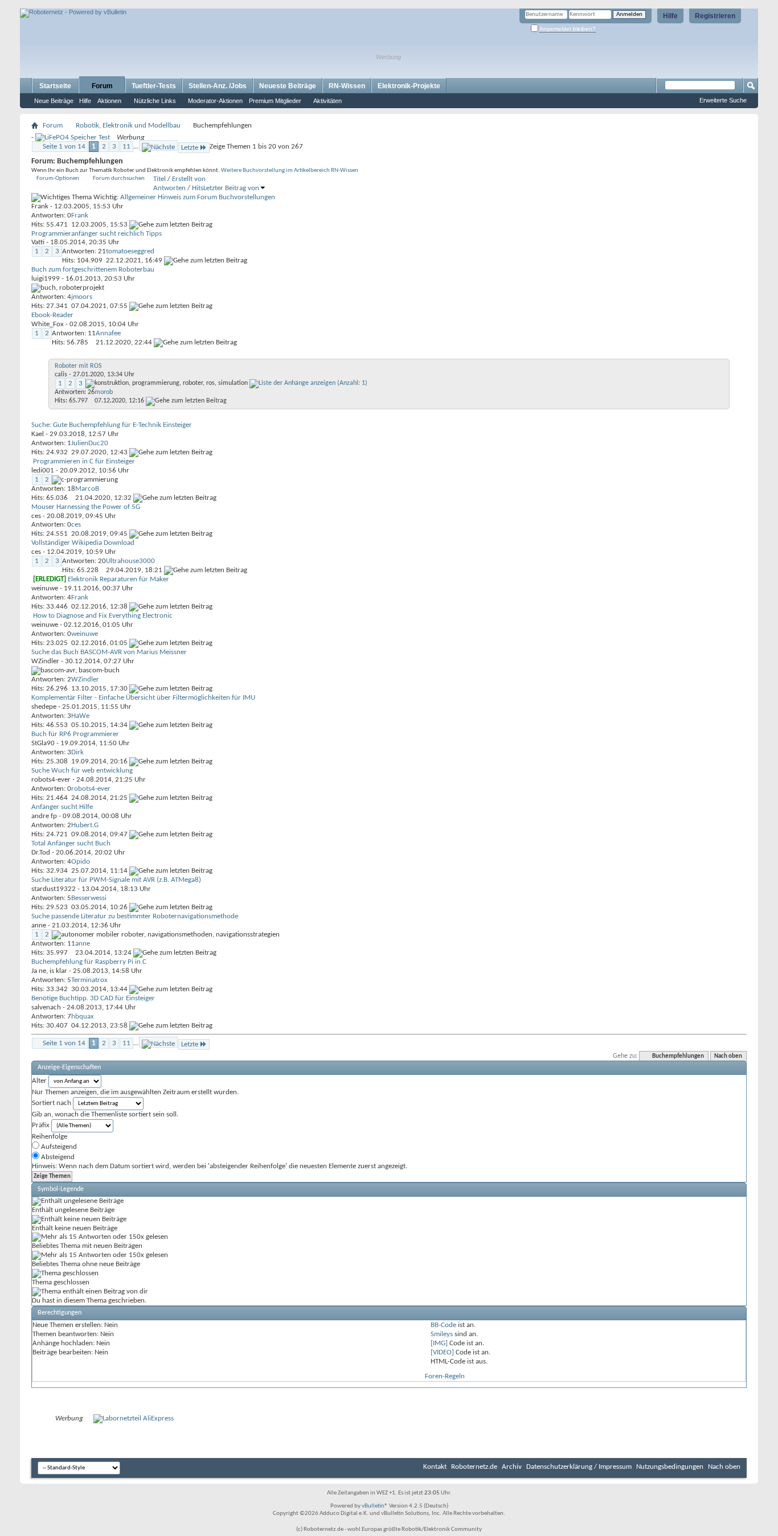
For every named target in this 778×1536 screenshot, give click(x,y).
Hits (197, 188)
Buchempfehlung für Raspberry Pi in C (88, 962)
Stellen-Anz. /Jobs (218, 86)
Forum (102, 86)
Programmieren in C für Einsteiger (84, 461)
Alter (39, 1081)
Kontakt (435, 1467)
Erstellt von (189, 179)
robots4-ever (51, 779)
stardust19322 (53, 889)
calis (61, 374)
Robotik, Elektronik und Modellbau (128, 125)
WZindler (45, 661)
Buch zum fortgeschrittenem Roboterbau (92, 269)
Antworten (169, 188)
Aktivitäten (327, 100)
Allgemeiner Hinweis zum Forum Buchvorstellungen (197, 197)
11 (126, 146)
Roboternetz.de (474, 1467)
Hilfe (670, 16)
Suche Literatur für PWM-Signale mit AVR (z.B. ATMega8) (116, 880)
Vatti (37, 242)
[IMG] (439, 1343)
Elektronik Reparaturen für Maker (118, 579)
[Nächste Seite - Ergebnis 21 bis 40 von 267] (158, 145)
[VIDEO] (442, 1352)
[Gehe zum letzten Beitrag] (170, 224)
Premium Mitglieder (275, 100)
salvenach (46, 1007)
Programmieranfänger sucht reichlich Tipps (96, 233)
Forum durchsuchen (119, 178)
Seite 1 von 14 (64, 146)
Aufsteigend (58, 1147)
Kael (37, 434)
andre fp (44, 816)
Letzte (189, 147)
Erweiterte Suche (723, 100)
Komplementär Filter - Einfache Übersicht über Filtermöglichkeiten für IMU (143, 697)
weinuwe (44, 588)
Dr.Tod (40, 852)
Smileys (442, 1334)
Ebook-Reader (52, 315)
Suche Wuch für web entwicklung (82, 770)
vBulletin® (375, 1506)
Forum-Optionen (57, 178)
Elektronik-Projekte (409, 86)
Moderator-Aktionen (215, 100)
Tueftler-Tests (154, 86)
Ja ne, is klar (49, 971)
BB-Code (443, 1325)
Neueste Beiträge (287, 86)
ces (36, 516)
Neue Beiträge (53, 100)
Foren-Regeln (445, 1376)
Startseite (55, 86)
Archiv (512, 1467)
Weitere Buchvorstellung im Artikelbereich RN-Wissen (289, 170)
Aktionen (109, 100)
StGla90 (43, 743)
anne (38, 925)
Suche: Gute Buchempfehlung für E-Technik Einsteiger (111, 425)
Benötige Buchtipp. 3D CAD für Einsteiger (93, 998)
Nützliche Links (155, 100)
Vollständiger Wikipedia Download (82, 543)
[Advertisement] (153, 4)
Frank (39, 206)
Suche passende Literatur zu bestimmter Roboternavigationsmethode (134, 916)
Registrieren (715, 16)
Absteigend (57, 1157)
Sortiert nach (51, 1103)
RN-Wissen (347, 86)
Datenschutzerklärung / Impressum (579, 1467)
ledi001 (42, 470)
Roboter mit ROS (78, 366)
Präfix (41, 1125)
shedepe (43, 706)
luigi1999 (45, 278)
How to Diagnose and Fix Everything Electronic (103, 615)
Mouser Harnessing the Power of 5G (85, 507)
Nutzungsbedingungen (669, 1467)
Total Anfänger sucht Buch (70, 843)
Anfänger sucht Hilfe (62, 807)
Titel (159, 179)
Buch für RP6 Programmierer (75, 734)
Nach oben (728, 1056)
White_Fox (47, 324)
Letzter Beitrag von (231, 188)
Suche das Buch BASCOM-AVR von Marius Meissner (109, 652)
